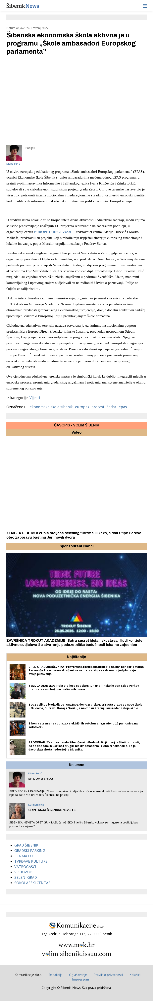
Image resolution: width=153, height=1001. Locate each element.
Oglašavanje (78, 975)
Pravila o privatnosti (108, 975)
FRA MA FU (23, 855)
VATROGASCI (25, 866)
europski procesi (89, 406)
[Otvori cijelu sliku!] (76, 100)
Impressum (80, 979)
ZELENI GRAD (25, 877)
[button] (10, 546)
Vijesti (34, 397)
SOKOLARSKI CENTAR (32, 882)
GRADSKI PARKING (29, 850)
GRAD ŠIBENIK (26, 845)
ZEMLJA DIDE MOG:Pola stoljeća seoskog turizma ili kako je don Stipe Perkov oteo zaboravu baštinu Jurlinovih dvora (73, 535)
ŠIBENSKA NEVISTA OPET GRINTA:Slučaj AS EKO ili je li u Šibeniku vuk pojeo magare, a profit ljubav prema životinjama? (73, 824)
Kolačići (134, 975)
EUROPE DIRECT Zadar (52, 232)
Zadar (111, 406)
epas (123, 406)
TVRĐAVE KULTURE (30, 861)
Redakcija (55, 975)
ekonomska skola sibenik (51, 406)
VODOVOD (23, 872)
